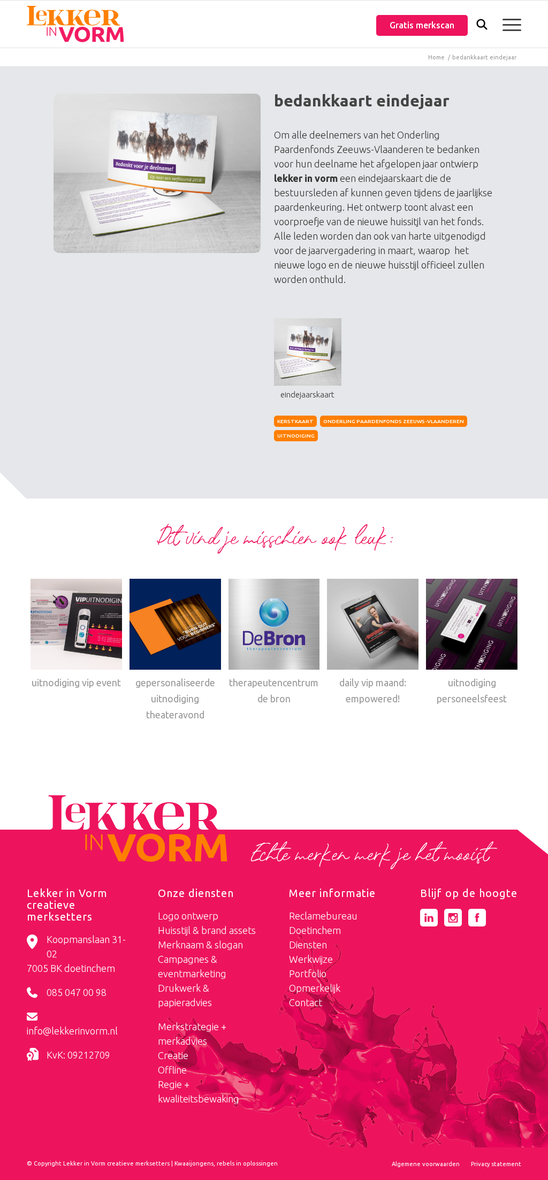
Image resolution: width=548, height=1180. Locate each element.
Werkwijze (311, 959)
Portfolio (307, 973)
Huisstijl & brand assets (207, 930)
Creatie (173, 1055)
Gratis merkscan (422, 25)
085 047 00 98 (76, 992)
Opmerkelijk (314, 988)
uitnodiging (296, 436)
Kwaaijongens (194, 1163)
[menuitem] (482, 25)
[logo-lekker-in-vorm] (75, 24)
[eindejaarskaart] (157, 173)
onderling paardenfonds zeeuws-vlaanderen (393, 421)
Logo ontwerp (188, 915)
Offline (172, 1069)
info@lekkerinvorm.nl (72, 1030)
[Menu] (508, 24)
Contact (305, 1002)
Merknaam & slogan (200, 944)
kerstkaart (295, 421)
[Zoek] (482, 26)
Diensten (308, 944)
